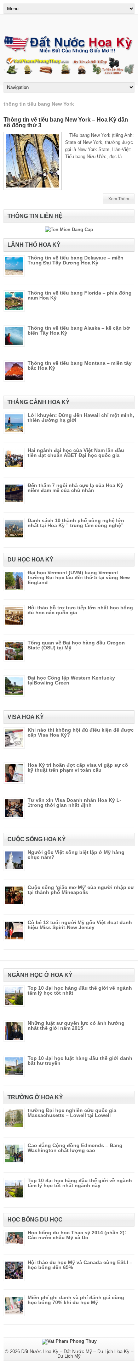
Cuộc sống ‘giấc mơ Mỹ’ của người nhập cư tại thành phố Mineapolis (81, 889)
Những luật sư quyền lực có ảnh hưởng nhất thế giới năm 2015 (76, 1025)
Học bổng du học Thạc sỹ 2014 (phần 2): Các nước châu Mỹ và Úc (77, 1235)
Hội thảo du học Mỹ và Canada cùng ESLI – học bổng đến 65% (80, 1264)
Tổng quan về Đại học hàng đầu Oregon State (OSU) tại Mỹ (76, 645)
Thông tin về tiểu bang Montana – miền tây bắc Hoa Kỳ (80, 365)
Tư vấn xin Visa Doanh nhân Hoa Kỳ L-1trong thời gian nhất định (74, 802)
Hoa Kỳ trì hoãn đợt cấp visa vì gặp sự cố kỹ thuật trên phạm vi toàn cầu (78, 767)
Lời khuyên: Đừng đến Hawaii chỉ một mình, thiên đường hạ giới (81, 417)
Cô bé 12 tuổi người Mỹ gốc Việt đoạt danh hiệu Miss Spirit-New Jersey (80, 925)
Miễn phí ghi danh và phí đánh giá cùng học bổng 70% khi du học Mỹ (76, 1300)
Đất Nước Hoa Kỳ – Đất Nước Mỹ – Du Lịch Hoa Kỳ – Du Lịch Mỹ (77, 1354)
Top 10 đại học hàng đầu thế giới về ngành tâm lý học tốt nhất (80, 990)
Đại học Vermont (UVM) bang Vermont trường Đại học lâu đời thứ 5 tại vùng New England (79, 577)
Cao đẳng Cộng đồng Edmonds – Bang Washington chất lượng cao (75, 1147)
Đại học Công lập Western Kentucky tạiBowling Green (71, 680)
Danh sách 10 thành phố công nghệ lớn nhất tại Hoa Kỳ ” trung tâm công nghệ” (76, 523)
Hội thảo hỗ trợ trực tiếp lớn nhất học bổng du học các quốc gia (80, 610)
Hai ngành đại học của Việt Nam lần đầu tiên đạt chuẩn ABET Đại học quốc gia (76, 452)
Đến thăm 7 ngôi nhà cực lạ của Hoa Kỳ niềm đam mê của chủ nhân (75, 487)
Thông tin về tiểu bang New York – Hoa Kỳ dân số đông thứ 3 (66, 122)
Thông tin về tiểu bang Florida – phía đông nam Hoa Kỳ (80, 295)
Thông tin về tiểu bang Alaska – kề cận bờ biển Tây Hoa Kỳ (79, 330)
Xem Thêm (118, 198)
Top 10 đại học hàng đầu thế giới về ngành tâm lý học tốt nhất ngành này (80, 1183)
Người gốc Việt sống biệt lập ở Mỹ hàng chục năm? (76, 854)
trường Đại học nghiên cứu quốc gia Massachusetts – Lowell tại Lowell (72, 1112)
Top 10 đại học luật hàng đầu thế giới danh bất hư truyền (80, 1060)
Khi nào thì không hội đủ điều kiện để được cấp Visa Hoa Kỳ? (81, 732)
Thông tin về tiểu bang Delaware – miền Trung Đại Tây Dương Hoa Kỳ (75, 260)
